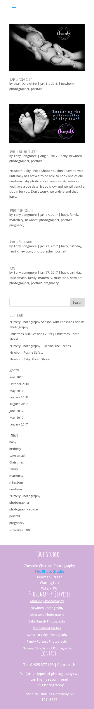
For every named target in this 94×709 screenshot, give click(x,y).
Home (12, 268)
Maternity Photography (47, 601)
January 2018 (18, 397)
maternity (16, 220)
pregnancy (16, 225)
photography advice (23, 509)
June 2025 (16, 377)
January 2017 (18, 424)
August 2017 (18, 404)
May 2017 (16, 417)
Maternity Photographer (21, 210)
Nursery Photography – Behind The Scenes (40, 346)
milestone (61, 278)
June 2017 (16, 411)
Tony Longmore (25, 156)
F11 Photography (49, 685)
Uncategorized (20, 529)
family (74, 215)
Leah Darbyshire (25, 83)
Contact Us (66, 664)
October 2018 (19, 384)
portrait (36, 89)
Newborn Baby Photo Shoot (23, 151)
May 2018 (16, 391)
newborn (67, 83)
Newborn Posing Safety (20, 79)
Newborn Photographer (20, 242)
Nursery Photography (24, 496)
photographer (19, 89)
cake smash (17, 278)
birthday (75, 246)
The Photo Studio (49, 571)
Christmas (16, 462)
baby (64, 156)
